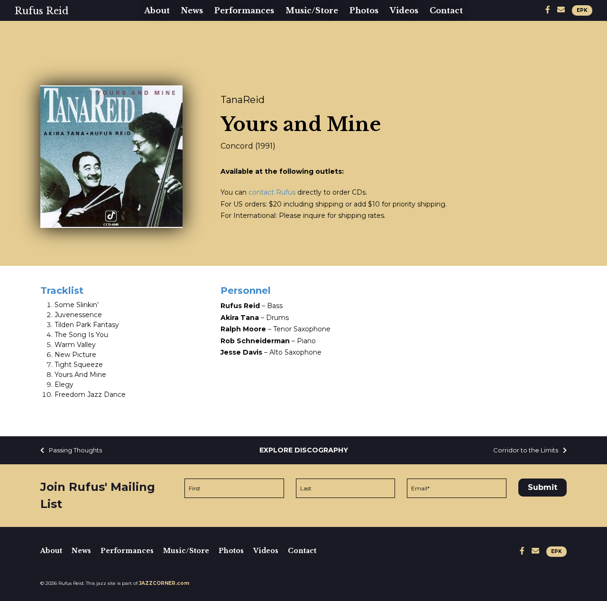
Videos (404, 10)
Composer (170, 80)
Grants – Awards (184, 96)
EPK (582, 10)
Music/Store (311, 10)
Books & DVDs (321, 50)
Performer (171, 50)
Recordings (314, 35)
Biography (170, 35)
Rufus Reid (42, 11)
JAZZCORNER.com (164, 583)
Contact (446, 10)
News (192, 10)
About (157, 10)
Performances (244, 10)
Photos (363, 10)
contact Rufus (271, 192)
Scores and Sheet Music (342, 65)
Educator (167, 65)
